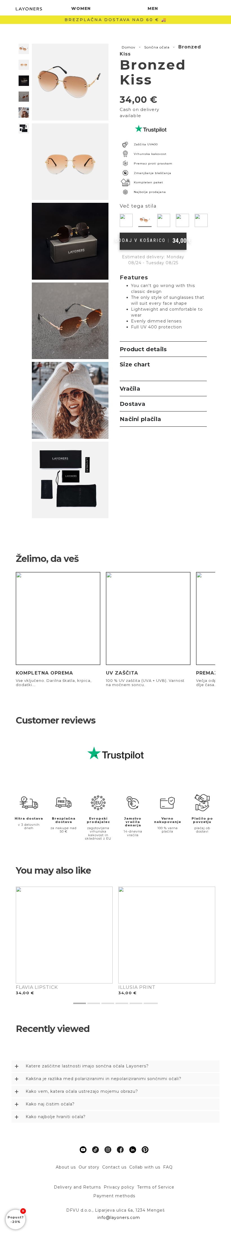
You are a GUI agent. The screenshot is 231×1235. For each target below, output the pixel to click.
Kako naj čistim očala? (50, 1104)
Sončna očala (157, 47)
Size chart (135, 364)
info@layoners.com (118, 1217)
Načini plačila (140, 419)
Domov (129, 47)
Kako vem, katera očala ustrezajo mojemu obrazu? (82, 1091)
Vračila (130, 388)
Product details (143, 349)
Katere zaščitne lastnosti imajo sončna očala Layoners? (87, 1066)
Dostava (132, 403)
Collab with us (144, 1167)
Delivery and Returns (77, 1187)
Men (153, 8)
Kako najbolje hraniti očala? (56, 1116)
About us (66, 1167)
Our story (89, 1167)
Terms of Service (155, 1187)
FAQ (168, 1167)
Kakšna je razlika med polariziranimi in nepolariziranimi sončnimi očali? (103, 1078)
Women (81, 8)
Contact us (114, 1167)
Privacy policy (119, 1187)
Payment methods (114, 1195)
